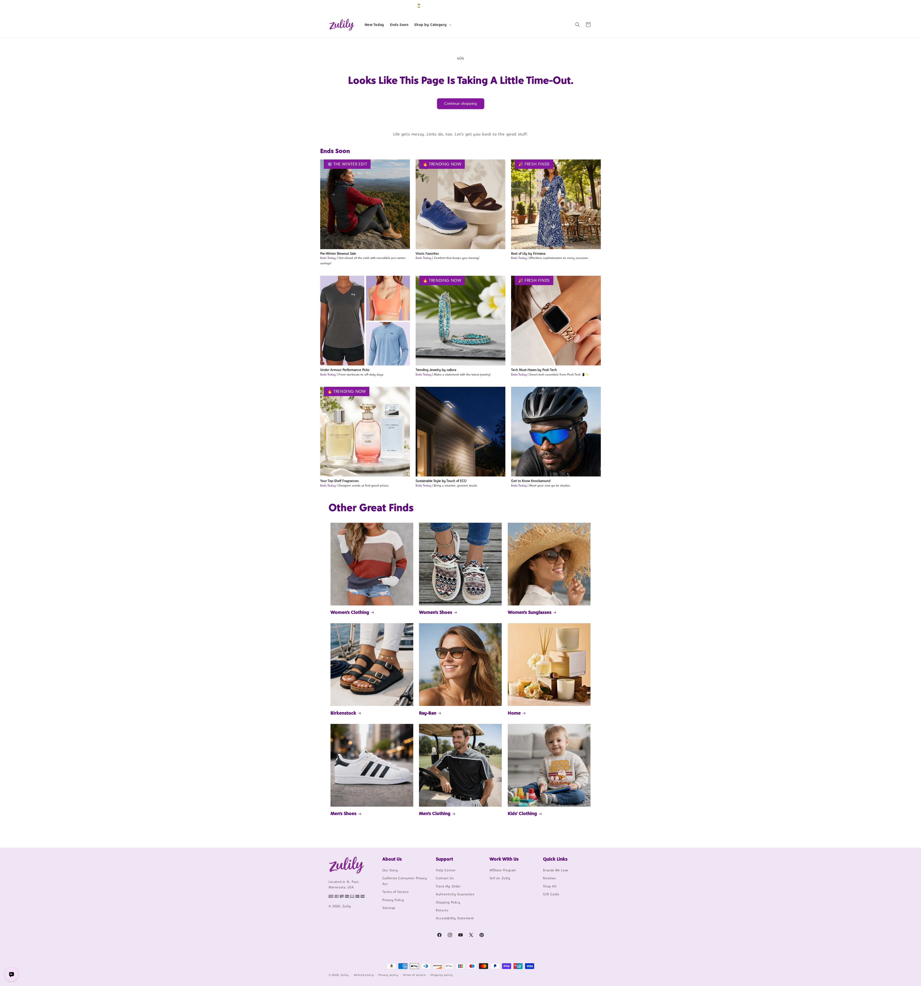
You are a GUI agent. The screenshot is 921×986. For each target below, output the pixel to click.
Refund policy (364, 975)
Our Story (390, 870)
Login (570, 5)
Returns (442, 910)
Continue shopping (460, 103)
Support (444, 859)
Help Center (446, 870)
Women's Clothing (350, 612)
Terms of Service (395, 892)
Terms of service (414, 975)
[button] (432, 25)
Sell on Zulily (500, 878)
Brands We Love (555, 870)
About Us (392, 859)
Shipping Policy (448, 902)
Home (514, 713)
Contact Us (445, 878)
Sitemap (388, 908)
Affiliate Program (503, 870)
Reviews (549, 878)
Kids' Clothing (522, 813)
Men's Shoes (343, 813)
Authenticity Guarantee (455, 894)
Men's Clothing (434, 813)
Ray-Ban (427, 713)
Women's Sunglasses (529, 612)
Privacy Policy (393, 900)
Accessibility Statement (455, 918)
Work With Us (504, 859)
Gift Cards (551, 894)
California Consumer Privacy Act (404, 881)
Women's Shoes (435, 612)
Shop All (549, 886)
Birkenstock (343, 713)
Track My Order (448, 886)
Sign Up (585, 5)
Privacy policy (388, 975)
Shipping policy (441, 975)
